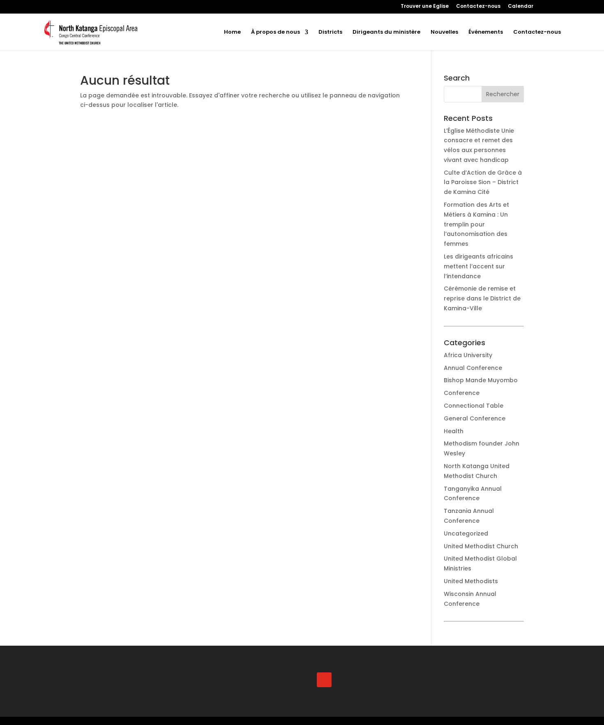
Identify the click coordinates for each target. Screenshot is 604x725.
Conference (462, 393)
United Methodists (471, 581)
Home (232, 32)
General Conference (474, 418)
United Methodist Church (481, 546)
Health (453, 431)
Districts (330, 32)
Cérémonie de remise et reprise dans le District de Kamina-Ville (482, 298)
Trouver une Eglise (425, 6)
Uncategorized (466, 533)
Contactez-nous (478, 6)
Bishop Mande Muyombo (481, 380)
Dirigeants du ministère (386, 32)
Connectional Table (473, 406)
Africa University (468, 355)
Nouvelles (444, 32)
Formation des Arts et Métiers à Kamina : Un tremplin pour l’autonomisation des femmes (476, 224)
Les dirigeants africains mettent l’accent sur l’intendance (478, 266)
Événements (485, 32)
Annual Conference (473, 368)
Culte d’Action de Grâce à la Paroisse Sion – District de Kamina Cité (483, 182)
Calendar (520, 6)
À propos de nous (275, 32)
